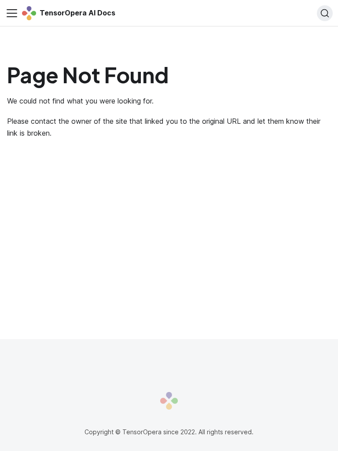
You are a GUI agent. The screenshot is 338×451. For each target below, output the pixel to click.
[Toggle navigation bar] (11, 13)
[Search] (325, 13)
